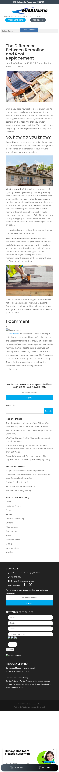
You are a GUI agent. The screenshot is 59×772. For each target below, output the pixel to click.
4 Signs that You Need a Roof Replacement (25, 470)
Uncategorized (12, 548)
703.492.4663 (38, 20)
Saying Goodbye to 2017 (17, 482)
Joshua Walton (15, 63)
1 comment (18, 66)
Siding (9, 543)
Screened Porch (13, 539)
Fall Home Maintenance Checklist (21, 486)
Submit (10, 649)
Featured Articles (44, 63)
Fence (8, 510)
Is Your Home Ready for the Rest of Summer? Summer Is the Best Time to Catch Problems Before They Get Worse (29, 448)
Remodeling (11, 531)
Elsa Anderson (12, 333)
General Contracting (15, 518)
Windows (10, 552)
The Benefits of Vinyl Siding (18, 490)
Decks (8, 501)
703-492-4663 (15, 577)
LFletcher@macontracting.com (22, 581)
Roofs (8, 66)
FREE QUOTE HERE (15, 20)
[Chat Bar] (29, 768)
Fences (9, 514)
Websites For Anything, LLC (34, 707)
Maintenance (12, 527)
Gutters (9, 522)
